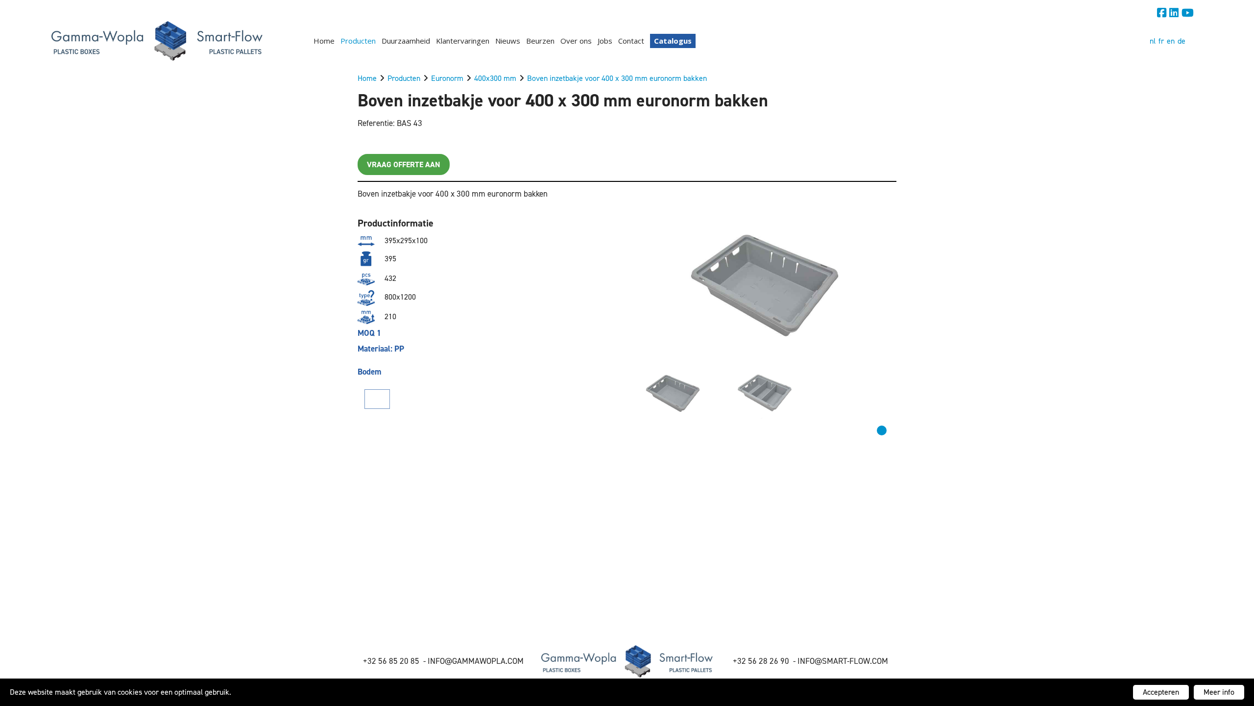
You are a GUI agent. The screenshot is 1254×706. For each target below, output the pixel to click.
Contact (631, 41)
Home (324, 41)
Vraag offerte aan (403, 164)
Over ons (576, 41)
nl (1153, 41)
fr (1161, 41)
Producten (358, 41)
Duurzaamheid (406, 41)
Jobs (605, 41)
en (1171, 41)
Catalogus (673, 41)
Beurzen (540, 41)
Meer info (1219, 692)
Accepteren (1161, 692)
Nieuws (507, 41)
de (1181, 41)
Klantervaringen (462, 41)
